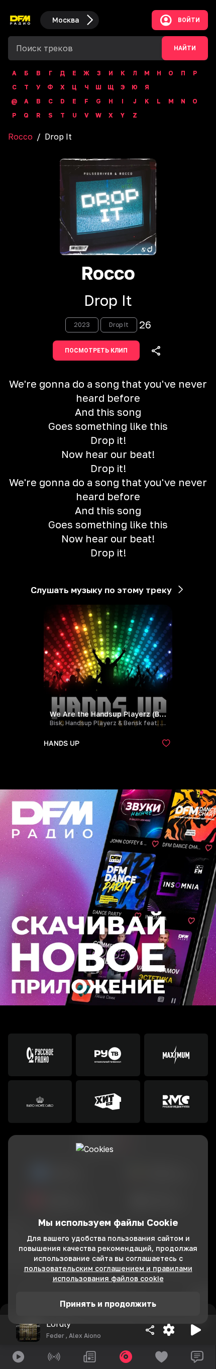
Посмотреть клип (96, 350)
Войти (189, 20)
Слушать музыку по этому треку (101, 590)
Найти (185, 48)
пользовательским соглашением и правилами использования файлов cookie (108, 1273)
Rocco (20, 137)
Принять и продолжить (108, 1304)
